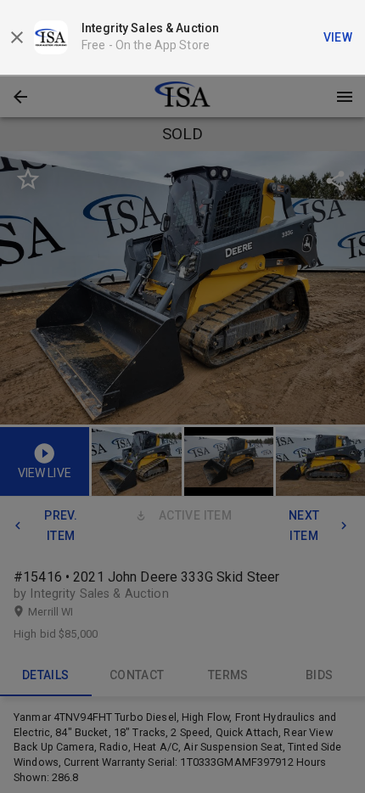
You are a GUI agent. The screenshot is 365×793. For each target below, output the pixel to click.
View (338, 37)
